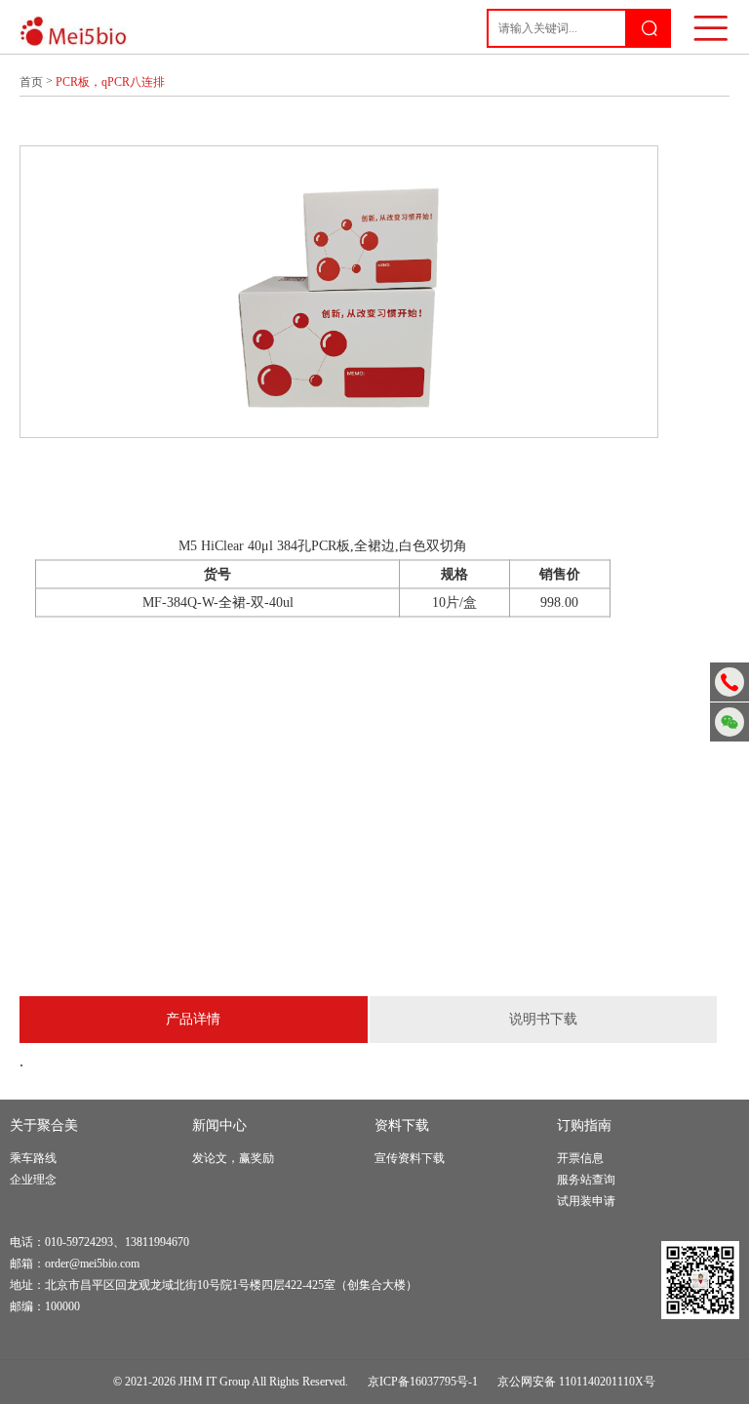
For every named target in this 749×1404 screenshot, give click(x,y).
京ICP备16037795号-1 (423, 1381)
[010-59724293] (729, 682)
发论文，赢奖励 (233, 1158)
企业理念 (33, 1179)
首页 (31, 82)
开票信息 (580, 1158)
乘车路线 (33, 1158)
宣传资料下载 (409, 1158)
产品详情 (193, 1019)
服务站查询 (586, 1179)
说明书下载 (543, 1019)
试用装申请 (586, 1201)
